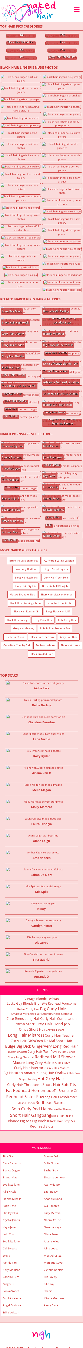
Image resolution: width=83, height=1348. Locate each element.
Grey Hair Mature (58, 1068)
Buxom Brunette (17, 1052)
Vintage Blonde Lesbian (41, 999)
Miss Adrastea (53, 1255)
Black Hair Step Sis (61, 1121)
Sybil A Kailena (12, 1298)
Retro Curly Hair (28, 1009)
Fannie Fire (10, 1262)
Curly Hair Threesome (24, 1084)
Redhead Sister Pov (24, 1096)
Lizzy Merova (52, 1213)
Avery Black (51, 1305)
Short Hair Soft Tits (59, 1084)
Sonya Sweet (11, 1291)
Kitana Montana (54, 1298)
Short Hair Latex (70, 645)
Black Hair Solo (71, 1073)
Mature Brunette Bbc (22, 594)
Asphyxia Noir (53, 1184)
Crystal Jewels (11, 1220)
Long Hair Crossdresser (60, 1097)
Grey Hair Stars (55, 1030)
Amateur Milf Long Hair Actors (30, 1014)
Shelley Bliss (10, 1213)
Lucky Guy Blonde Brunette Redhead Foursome (41, 1003)
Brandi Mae (10, 1177)
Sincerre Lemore (54, 1177)
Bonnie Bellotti (53, 1156)
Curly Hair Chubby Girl (16, 645)
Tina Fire (8, 1156)
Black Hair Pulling (17, 620)
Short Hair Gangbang (30, 1115)
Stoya (6, 1255)
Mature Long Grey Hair (32, 1062)
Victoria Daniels (53, 1270)
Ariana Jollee (51, 1241)
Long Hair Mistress (26, 1035)
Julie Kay (49, 1284)
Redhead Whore (45, 645)
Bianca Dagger (12, 1170)
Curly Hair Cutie (15, 637)
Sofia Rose (9, 1206)
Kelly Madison (11, 1270)
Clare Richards (12, 1163)
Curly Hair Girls (23, 1041)
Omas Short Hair (32, 1029)
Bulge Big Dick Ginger (24, 1046)
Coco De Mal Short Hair (53, 1041)
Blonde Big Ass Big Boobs (28, 1121)
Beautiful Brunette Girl (60, 603)
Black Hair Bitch (60, 1063)
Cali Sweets (10, 1248)
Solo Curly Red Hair (26, 569)
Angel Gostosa (12, 1305)
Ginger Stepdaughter (55, 569)
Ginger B (8, 1284)
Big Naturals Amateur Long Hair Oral (32, 1073)
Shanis (48, 1291)
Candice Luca (11, 1277)
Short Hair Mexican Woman (57, 594)
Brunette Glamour (60, 1014)
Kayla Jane (9, 1227)
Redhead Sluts (41, 1126)
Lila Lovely (50, 1277)
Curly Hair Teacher (60, 1035)
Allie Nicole (9, 1191)
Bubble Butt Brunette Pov (55, 628)
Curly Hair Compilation (58, 1018)
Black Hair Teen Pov (42, 637)
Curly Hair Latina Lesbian (59, 560)
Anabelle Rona (53, 1199)
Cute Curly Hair (67, 620)
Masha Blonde (26, 1103)
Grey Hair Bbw (68, 637)
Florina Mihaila (12, 1199)
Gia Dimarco (51, 1206)
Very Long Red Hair (61, 1046)
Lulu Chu (8, 1234)
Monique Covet (53, 1262)
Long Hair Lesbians (26, 577)
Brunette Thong (60, 1109)
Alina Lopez (51, 1248)
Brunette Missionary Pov (23, 560)
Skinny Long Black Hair (21, 1057)
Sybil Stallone (11, 1184)
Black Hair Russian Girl (26, 611)
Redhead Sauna (51, 1102)
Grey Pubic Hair (43, 620)
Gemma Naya (52, 1227)
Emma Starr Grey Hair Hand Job (41, 1023)
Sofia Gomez (52, 1163)
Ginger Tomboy (28, 1079)
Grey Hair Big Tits (25, 586)
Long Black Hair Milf (58, 611)
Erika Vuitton (11, 1312)
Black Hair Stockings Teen (25, 603)
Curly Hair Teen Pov (41, 1051)
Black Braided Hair (41, 654)
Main (29, 11)
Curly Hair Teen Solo (56, 577)
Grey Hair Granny (23, 628)
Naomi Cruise (52, 1220)
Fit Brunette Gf (65, 1090)
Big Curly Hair (53, 1009)
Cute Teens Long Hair (23, 1018)
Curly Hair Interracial (30, 1067)
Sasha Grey (51, 1170)
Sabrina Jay (51, 1191)
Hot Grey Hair (50, 1078)
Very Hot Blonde (65, 1052)
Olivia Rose (51, 1234)
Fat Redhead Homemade (30, 1090)
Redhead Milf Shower (55, 1056)
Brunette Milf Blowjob (55, 586)
